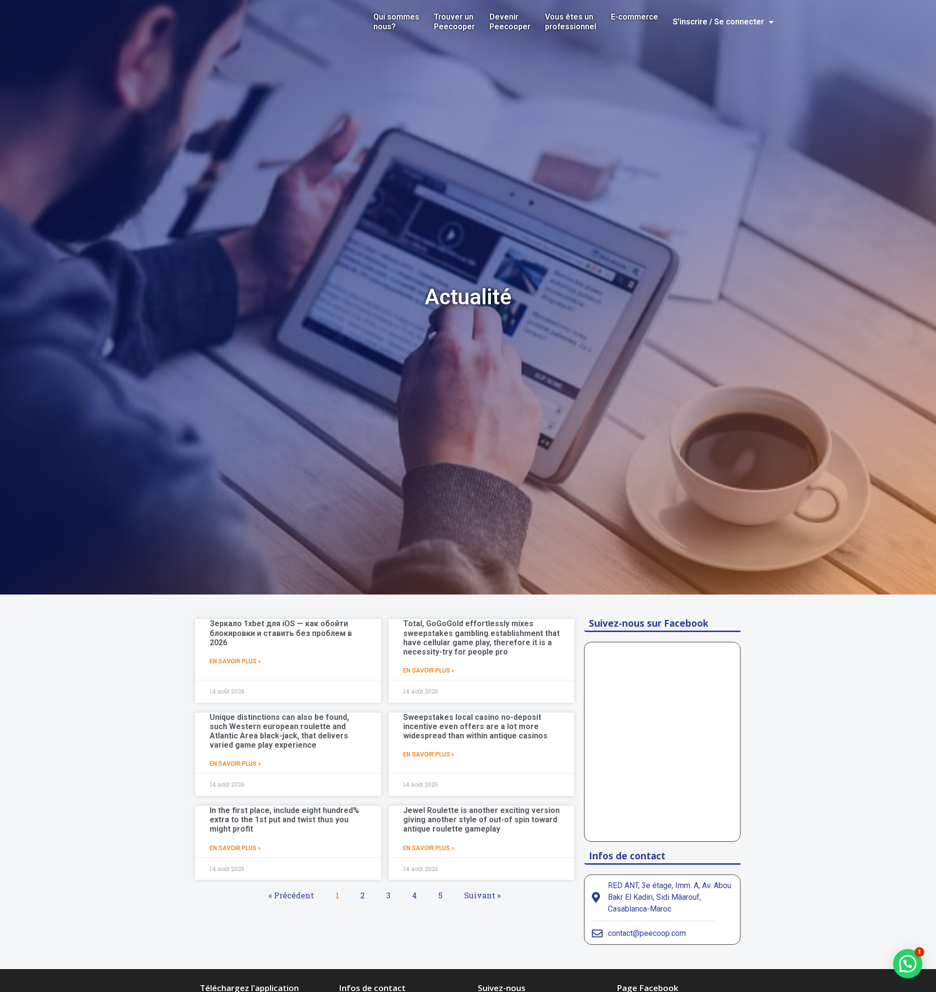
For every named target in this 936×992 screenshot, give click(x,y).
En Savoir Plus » (235, 661)
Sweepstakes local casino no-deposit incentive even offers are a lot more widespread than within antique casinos (475, 726)
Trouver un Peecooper (454, 21)
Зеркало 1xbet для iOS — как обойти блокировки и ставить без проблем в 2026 (281, 633)
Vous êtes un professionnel (570, 21)
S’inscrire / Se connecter (718, 21)
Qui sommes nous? (396, 21)
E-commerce (634, 16)
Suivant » (482, 895)
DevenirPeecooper (509, 21)
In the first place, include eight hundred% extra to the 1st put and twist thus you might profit (284, 819)
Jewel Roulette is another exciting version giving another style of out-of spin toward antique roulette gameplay (481, 819)
